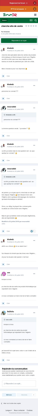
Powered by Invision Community (19, 413)
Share (9, 395)
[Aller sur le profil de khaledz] (4, 49)
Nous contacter (19, 410)
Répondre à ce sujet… (13, 383)
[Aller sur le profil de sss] (4, 274)
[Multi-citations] (3, 76)
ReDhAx (10, 311)
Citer (8, 76)
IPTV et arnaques (17, 9)
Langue (8, 410)
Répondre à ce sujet (19, 40)
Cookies (30, 410)
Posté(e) (15, 50)
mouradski (11, 107)
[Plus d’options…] (34, 49)
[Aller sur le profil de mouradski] (4, 108)
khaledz (7, 32)
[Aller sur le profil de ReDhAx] (4, 313)
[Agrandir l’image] (26, 69)
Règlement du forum (17, 3)
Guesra (18, 34)
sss (8, 272)
